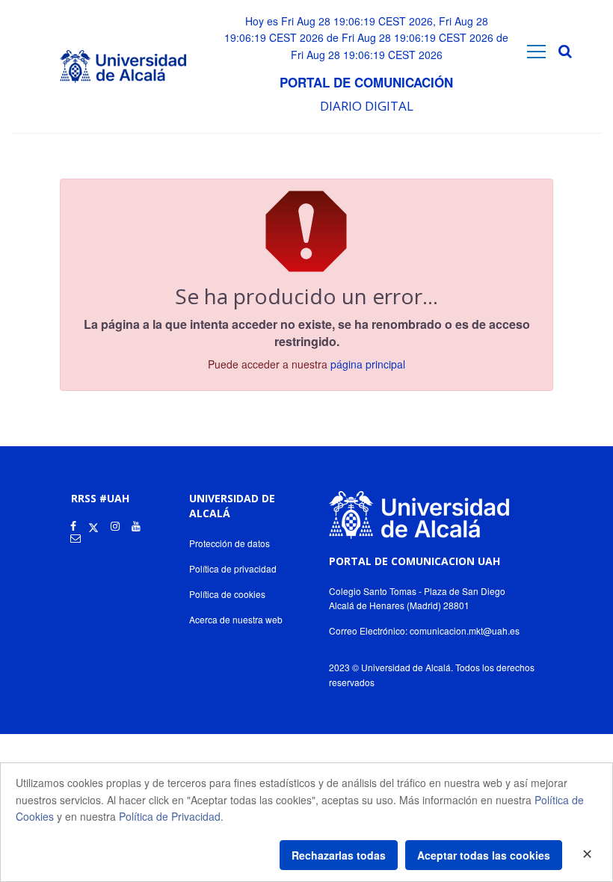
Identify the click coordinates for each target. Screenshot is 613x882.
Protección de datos (229, 543)
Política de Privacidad (170, 816)
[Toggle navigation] (536, 51)
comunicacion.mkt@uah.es (465, 630)
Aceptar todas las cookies (483, 855)
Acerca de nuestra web (236, 619)
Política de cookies (227, 594)
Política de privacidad (233, 568)
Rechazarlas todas (339, 855)
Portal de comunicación (366, 82)
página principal (367, 364)
